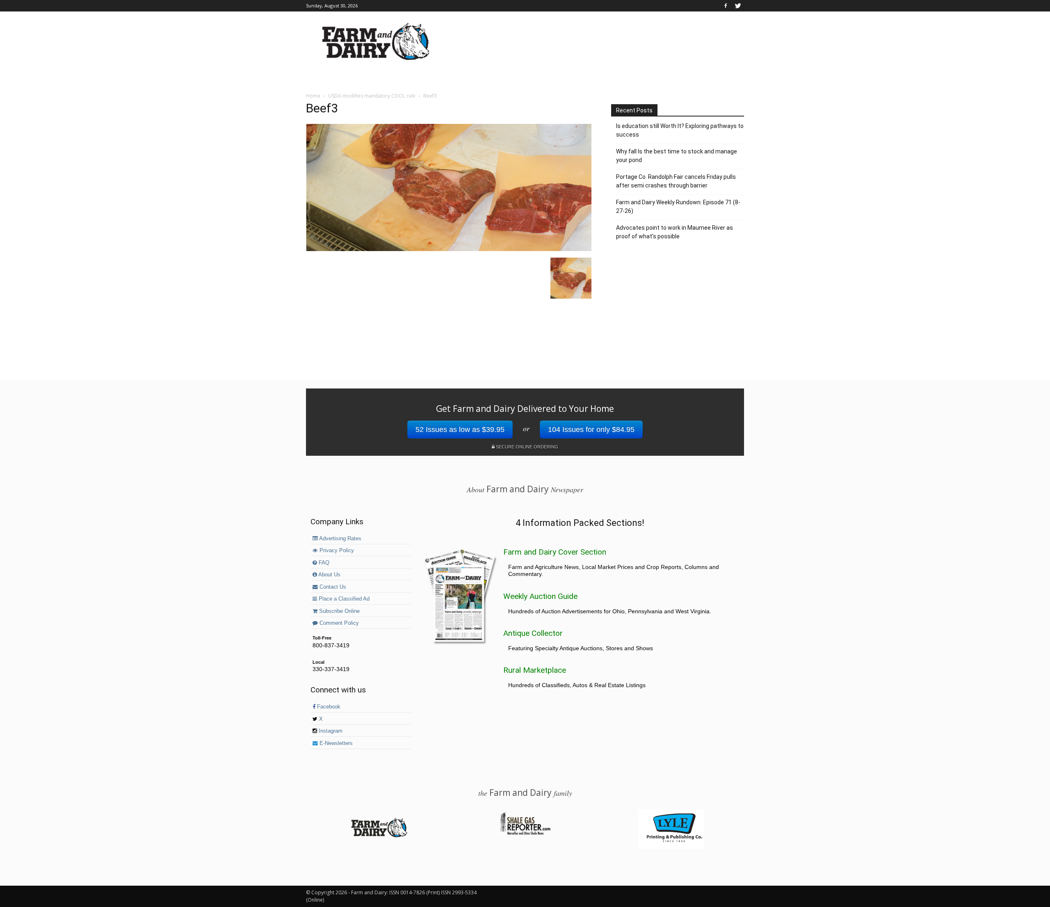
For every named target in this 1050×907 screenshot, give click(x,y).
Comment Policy (338, 623)
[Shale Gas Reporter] (525, 833)
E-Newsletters (335, 743)
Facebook (327, 707)
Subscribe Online (338, 611)
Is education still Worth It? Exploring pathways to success (680, 130)
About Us (328, 575)
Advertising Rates (339, 538)
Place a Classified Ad (343, 599)
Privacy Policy (336, 550)
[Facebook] (725, 6)
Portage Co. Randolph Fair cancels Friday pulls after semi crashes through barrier (676, 181)
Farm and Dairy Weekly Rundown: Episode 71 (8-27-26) (678, 206)
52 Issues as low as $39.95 (459, 429)
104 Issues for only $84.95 (591, 429)
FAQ (323, 563)
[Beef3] (448, 249)
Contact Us (332, 587)
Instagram (329, 731)
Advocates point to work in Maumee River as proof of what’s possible (674, 232)
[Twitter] (738, 6)
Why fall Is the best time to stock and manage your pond (676, 155)
